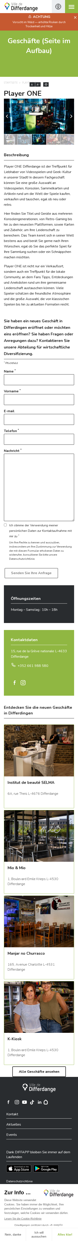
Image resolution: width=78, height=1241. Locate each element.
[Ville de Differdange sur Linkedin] (40, 1102)
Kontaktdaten (24, 640)
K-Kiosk (14, 1039)
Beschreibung (16, 155)
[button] (71, 116)
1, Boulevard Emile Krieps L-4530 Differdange (33, 881)
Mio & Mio (17, 867)
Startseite (11, 82)
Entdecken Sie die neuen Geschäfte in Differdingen (38, 710)
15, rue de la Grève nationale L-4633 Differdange (39, 654)
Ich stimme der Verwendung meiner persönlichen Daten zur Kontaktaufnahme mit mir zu (40, 530)
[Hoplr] (46, 1102)
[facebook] (14, 683)
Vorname (12, 391)
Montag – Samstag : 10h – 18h (34, 609)
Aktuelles (13, 1124)
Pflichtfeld (11, 363)
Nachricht (12, 450)
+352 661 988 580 (33, 665)
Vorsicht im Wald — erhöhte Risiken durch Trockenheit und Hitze (39, 24)
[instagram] (23, 682)
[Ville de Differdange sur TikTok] (32, 1102)
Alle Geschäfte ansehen (39, 1071)
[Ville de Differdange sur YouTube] (24, 1102)
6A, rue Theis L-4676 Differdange (33, 793)
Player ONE (23, 93)
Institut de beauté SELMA (31, 782)
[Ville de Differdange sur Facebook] (8, 1102)
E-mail (9, 411)
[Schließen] (74, 17)
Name (10, 371)
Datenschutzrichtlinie (19, 1181)
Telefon (11, 430)
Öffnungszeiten (26, 598)
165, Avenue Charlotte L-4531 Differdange (31, 967)
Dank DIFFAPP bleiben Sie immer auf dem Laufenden (38, 1154)
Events (11, 1134)
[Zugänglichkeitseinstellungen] (58, 6)
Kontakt (12, 1114)
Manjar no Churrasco (26, 953)
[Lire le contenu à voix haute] (46, 84)
